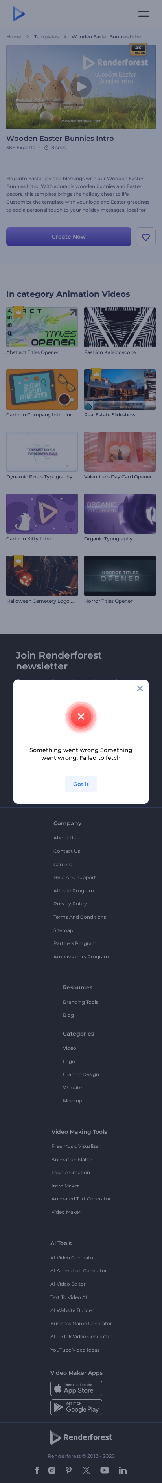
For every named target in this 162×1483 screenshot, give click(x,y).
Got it (81, 784)
